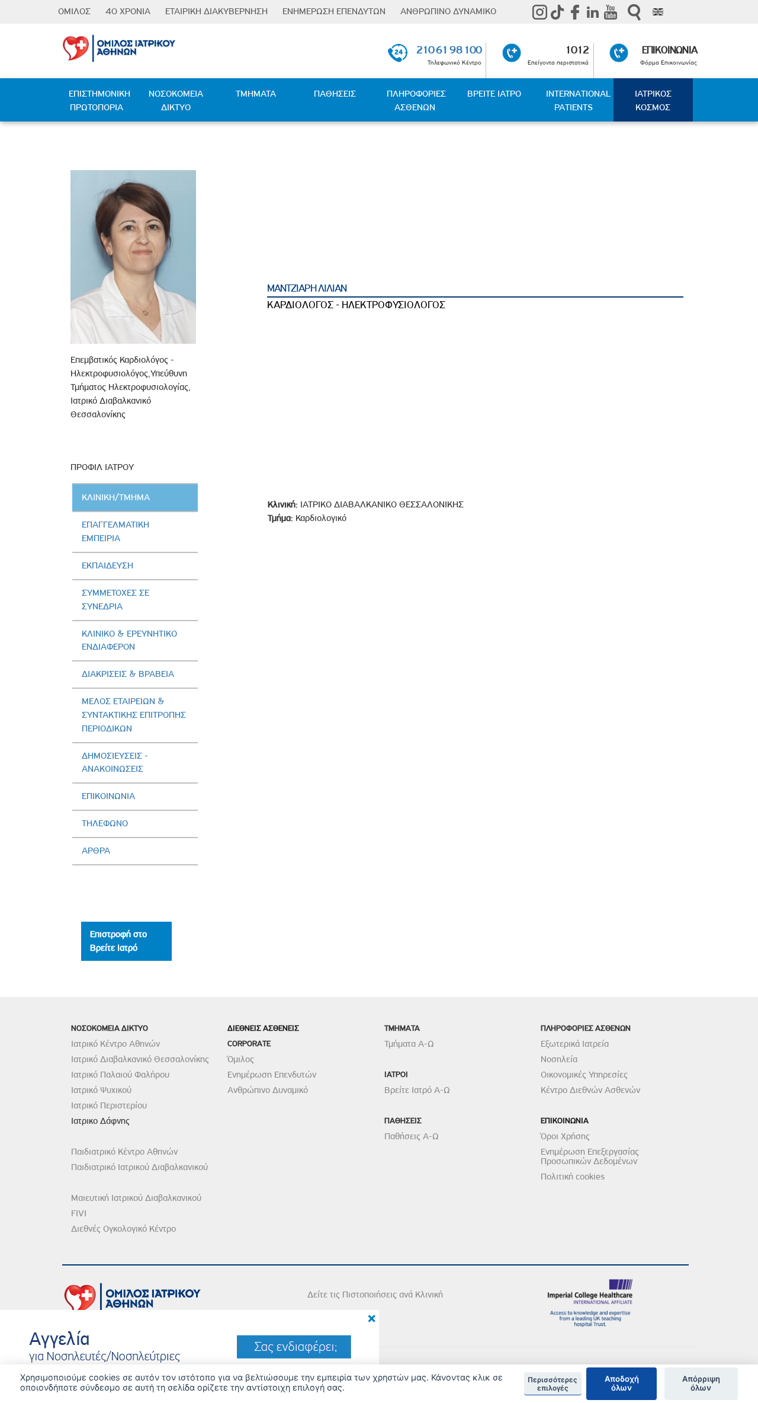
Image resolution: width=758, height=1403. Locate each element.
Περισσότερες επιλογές (552, 1384)
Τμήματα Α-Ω (409, 1043)
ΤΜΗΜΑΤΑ (256, 93)
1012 (577, 50)
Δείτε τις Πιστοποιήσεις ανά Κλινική (375, 1294)
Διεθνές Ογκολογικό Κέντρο (123, 1228)
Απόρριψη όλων (701, 1383)
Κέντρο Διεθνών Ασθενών (590, 1090)
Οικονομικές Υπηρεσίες (584, 1074)
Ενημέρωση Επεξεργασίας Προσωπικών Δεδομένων (590, 1156)
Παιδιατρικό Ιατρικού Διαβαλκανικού (139, 1167)
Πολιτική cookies (573, 1176)
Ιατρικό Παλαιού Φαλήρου (120, 1074)
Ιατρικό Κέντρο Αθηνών (115, 1043)
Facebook (575, 12)
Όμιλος (240, 1059)
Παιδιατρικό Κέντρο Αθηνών (124, 1151)
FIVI (78, 1213)
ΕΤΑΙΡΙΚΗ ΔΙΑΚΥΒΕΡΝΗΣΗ (216, 11)
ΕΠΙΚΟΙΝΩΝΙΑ (669, 50)
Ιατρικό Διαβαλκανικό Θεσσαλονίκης (140, 1059)
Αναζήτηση (634, 12)
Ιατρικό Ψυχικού (101, 1090)
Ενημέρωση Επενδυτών (271, 1074)
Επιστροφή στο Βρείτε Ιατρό (118, 941)
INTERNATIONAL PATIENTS (578, 100)
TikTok (557, 12)
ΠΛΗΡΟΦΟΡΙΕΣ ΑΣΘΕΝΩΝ (416, 100)
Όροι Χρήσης (565, 1136)
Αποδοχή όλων (622, 1383)
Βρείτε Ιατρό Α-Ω (417, 1090)
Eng (658, 12)
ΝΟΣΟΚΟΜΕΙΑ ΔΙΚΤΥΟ (176, 100)
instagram (539, 12)
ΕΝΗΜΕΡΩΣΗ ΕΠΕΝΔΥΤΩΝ (334, 11)
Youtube (610, 12)
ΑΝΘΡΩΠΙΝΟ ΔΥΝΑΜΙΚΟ (448, 11)
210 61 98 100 (448, 50)
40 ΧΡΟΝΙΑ (127, 11)
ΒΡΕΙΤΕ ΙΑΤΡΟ (494, 93)
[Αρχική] (164, 46)
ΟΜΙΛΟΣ (74, 11)
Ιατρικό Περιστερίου (109, 1105)
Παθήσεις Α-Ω (411, 1136)
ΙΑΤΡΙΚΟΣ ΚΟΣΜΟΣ (653, 100)
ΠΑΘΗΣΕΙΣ (335, 93)
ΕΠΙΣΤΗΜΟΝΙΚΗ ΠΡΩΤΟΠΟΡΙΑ (99, 100)
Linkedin (593, 12)
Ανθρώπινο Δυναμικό (267, 1090)
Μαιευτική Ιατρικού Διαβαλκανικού (136, 1198)
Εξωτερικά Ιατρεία (575, 1043)
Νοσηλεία (559, 1059)
